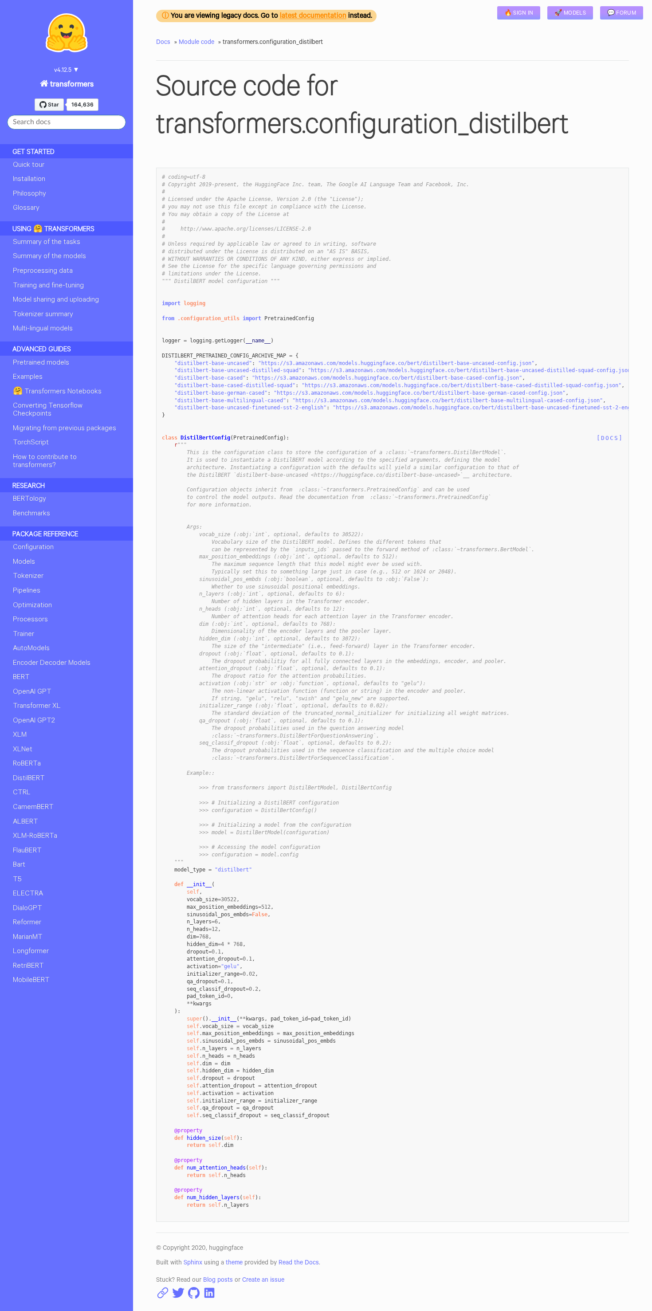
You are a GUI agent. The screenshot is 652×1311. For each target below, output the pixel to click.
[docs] (610, 438)
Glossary (26, 208)
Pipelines (26, 591)
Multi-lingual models (43, 329)
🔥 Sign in (519, 14)
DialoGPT (27, 909)
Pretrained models (41, 363)
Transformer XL (37, 706)
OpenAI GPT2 (34, 721)
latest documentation (313, 17)
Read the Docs (299, 1263)
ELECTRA (28, 894)
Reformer (27, 923)
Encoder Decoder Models (51, 663)
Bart (19, 865)
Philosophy (29, 194)
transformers (71, 85)
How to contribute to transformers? (45, 462)
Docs (163, 43)
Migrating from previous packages (64, 429)
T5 (17, 880)
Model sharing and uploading (56, 300)
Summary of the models (49, 257)
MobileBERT (31, 981)
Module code (196, 43)
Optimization (32, 606)
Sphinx (193, 1263)
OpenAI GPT (32, 692)
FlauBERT (27, 851)
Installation (29, 180)
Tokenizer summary (43, 315)
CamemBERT (33, 808)
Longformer (31, 952)
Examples (28, 377)
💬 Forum (621, 14)
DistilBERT (29, 779)
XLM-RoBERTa (35, 836)
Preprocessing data (43, 271)
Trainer (23, 635)
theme (234, 1263)
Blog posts (218, 1280)
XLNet (22, 750)
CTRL (22, 793)
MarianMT (28, 938)
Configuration (33, 548)
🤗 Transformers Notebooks (57, 392)
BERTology (29, 499)
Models (24, 562)
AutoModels (31, 649)
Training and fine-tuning (48, 286)
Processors (30, 620)
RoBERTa (27, 764)
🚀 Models (569, 14)
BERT (21, 678)
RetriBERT (28, 966)
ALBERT (25, 822)
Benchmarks (31, 514)
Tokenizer (28, 577)
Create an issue (263, 1280)
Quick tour (28, 165)
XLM (20, 735)
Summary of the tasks (46, 243)
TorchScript (31, 443)
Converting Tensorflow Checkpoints (47, 410)
